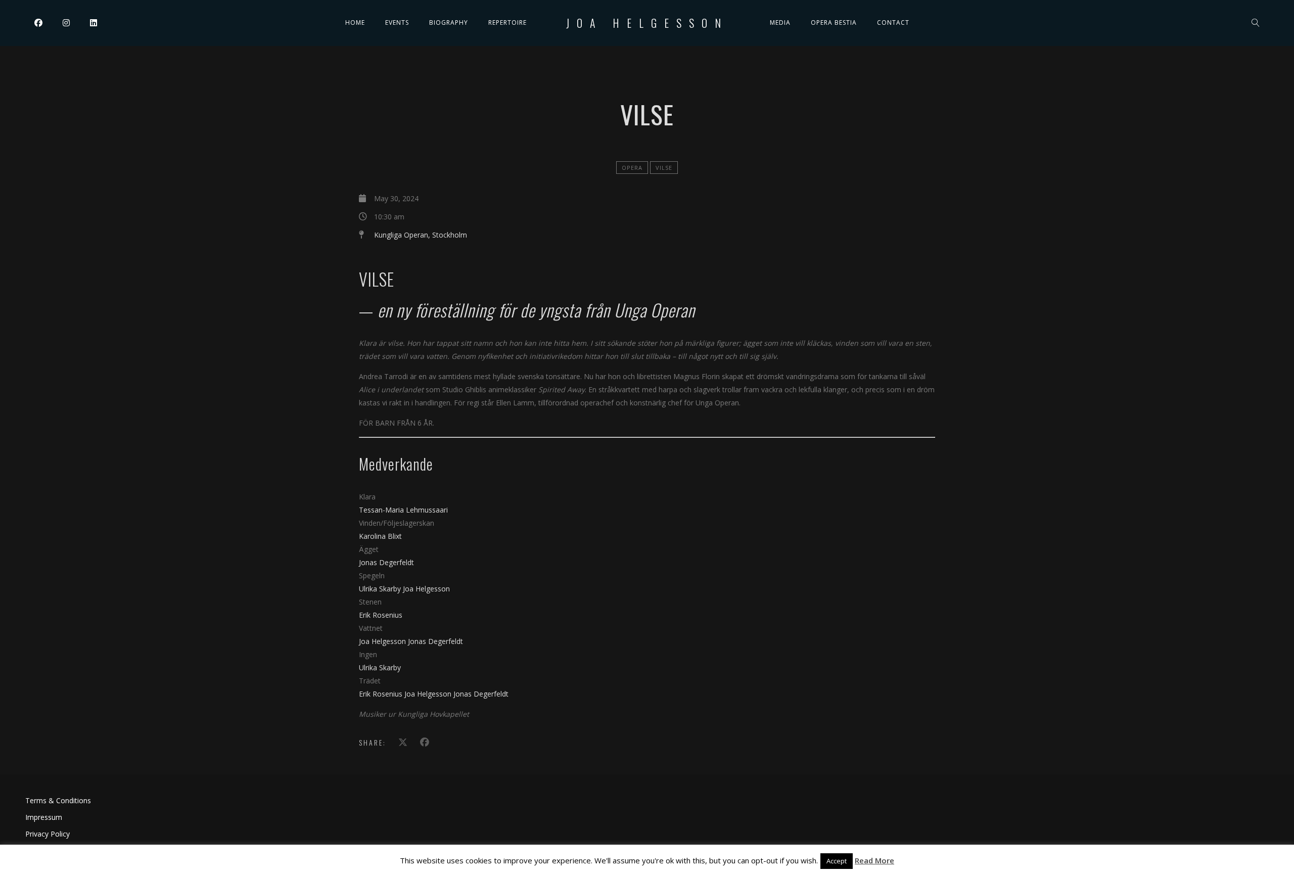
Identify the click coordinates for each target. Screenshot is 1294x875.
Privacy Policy (47, 834)
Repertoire (507, 22)
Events (397, 22)
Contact (893, 22)
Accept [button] (836, 860)
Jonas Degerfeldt (386, 562)
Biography (448, 22)
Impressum (43, 817)
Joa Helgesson (647, 23)
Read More (874, 860)
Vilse (664, 167)
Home (355, 22)
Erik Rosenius (380, 615)
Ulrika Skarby (381, 588)
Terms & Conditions (58, 800)
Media (780, 22)
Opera (632, 167)
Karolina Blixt (380, 536)
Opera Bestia (834, 22)
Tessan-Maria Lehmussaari (403, 510)
